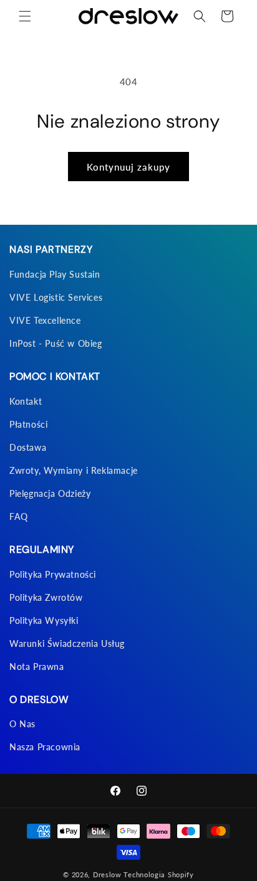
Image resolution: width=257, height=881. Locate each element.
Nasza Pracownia (44, 747)
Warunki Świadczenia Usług (67, 643)
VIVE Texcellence (45, 320)
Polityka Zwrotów (46, 597)
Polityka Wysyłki (44, 620)
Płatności (28, 424)
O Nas (22, 723)
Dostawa (27, 447)
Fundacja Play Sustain (54, 274)
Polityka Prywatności (52, 574)
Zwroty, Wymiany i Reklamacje (73, 470)
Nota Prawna (36, 666)
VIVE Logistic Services (55, 297)
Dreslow (107, 874)
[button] (25, 16)
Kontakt (25, 401)
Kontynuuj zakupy (128, 166)
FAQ (18, 516)
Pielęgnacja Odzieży (49, 493)
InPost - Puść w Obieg (55, 343)
